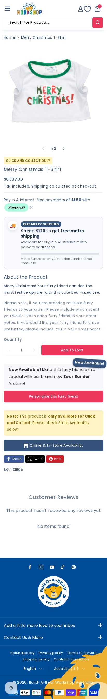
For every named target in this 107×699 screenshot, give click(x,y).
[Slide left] (43, 148)
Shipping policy (35, 659)
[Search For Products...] (97, 22)
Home (9, 37)
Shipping (39, 186)
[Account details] (80, 9)
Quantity (13, 339)
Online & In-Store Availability (56, 445)
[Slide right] (63, 148)
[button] (7, 8)
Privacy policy (51, 652)
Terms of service (82, 652)
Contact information (71, 659)
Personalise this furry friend (53, 396)
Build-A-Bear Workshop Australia (61, 682)
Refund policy (22, 652)
